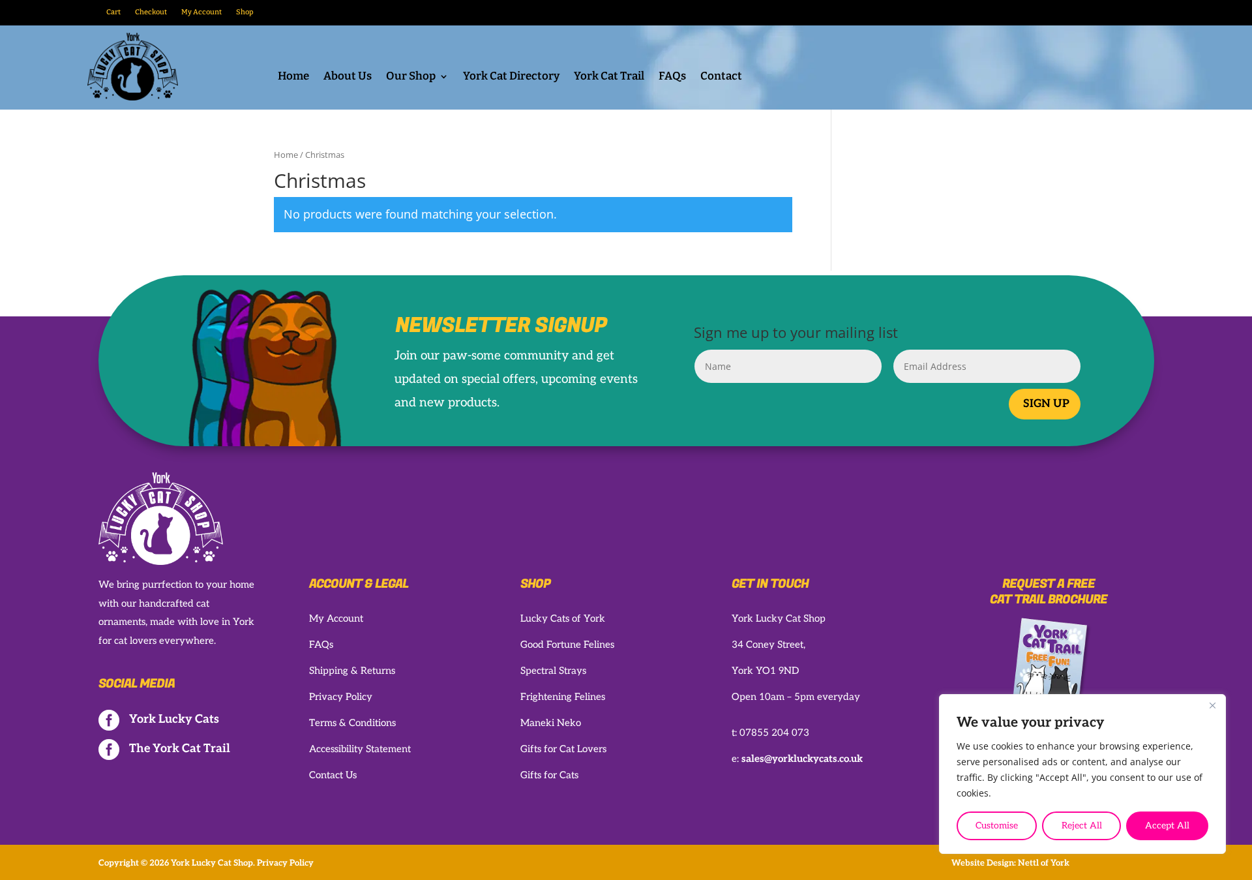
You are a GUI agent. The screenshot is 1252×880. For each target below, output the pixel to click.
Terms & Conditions (352, 723)
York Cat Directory (511, 77)
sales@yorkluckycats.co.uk (802, 759)
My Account (201, 12)
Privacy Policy (340, 697)
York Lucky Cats (174, 719)
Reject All (1082, 825)
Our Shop (411, 77)
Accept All (1167, 825)
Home (293, 77)
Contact (721, 77)
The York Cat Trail (179, 748)
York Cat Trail (609, 77)
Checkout (151, 12)
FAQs (672, 77)
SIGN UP (1046, 403)
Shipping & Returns (352, 670)
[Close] (1212, 705)
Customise (997, 825)
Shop (245, 12)
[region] (1082, 774)
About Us (347, 77)
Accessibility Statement (360, 749)
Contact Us (333, 775)
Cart (113, 12)
